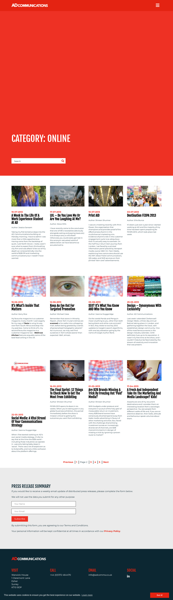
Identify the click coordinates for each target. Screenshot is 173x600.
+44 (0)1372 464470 (60, 575)
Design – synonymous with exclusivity (144, 307)
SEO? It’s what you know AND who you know (104, 307)
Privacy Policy (112, 531)
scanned (54, 323)
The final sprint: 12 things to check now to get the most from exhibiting (66, 393)
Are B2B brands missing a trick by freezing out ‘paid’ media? (105, 393)
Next (106, 462)
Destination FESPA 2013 (141, 215)
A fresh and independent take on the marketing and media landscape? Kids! (144, 393)
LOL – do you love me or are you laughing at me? (65, 217)
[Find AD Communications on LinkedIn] (130, 576)
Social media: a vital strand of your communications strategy (28, 421)
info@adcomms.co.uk (100, 575)
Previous (68, 462)
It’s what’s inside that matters (25, 307)
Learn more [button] (87, 595)
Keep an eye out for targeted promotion (62, 307)
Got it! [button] (160, 595)
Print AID (94, 215)
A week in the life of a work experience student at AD (27, 219)
